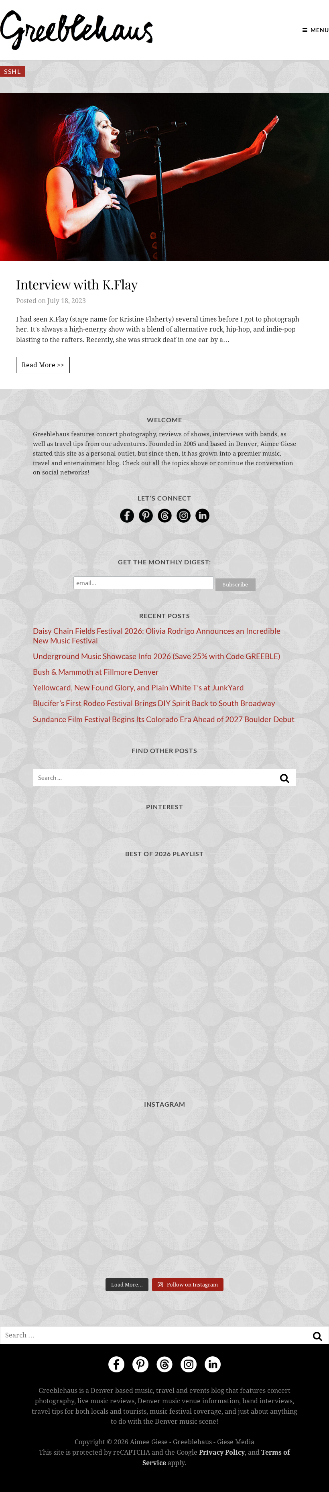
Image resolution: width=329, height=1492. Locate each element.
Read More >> (43, 365)
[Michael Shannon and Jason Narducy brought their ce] (75, 1195)
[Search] (284, 778)
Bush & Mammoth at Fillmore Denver (96, 672)
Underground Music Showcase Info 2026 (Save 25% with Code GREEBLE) (156, 656)
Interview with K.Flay (77, 284)
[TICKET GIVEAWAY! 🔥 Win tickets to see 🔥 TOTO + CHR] (164, 1143)
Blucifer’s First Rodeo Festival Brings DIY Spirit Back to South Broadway (154, 703)
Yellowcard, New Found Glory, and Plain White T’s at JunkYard (138, 687)
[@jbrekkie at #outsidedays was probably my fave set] (253, 1143)
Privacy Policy (222, 1452)
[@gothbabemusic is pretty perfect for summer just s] (75, 1143)
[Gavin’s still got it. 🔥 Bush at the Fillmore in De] (253, 1195)
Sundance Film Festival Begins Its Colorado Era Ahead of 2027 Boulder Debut (163, 719)
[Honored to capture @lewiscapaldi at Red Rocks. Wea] (164, 1247)
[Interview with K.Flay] (164, 177)
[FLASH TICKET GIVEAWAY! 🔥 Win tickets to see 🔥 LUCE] (164, 1195)
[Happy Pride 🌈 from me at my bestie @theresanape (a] (253, 1247)
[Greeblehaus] (76, 30)
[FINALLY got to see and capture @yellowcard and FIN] (75, 1247)
